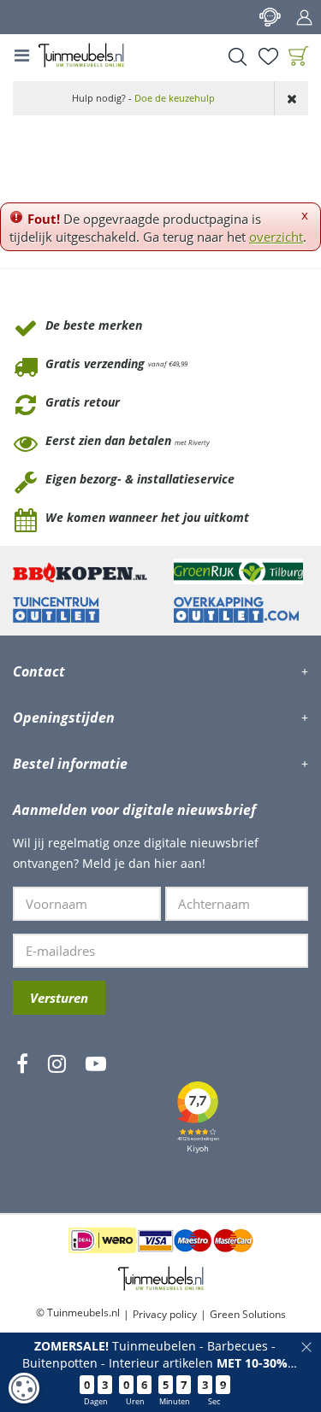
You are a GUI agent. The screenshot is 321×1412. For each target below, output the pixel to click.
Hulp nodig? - (143, 97)
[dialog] (24, 1388)
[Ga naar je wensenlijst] (268, 56)
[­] (22, 1114)
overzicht (276, 236)
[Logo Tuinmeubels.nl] (81, 55)
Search (237, 56)
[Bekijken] (298, 56)
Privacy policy (165, 1314)
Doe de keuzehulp (174, 97)
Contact (269, 17)
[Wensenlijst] (268, 56)
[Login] (303, 17)
